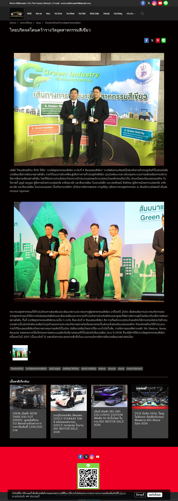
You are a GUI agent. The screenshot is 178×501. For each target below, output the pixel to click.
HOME (29, 13)
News (48, 13)
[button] (142, 13)
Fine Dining (118, 13)
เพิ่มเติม (130, 13)
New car (39, 13)
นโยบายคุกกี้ (34, 496)
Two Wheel (70, 13)
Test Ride (82, 13)
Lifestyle (106, 13)
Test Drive (58, 13)
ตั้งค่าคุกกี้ (140, 494)
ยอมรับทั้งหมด (155, 494)
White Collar (94, 13)
